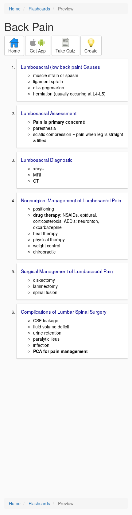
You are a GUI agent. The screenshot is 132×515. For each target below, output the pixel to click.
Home (15, 9)
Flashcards (39, 9)
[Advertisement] (66, 429)
